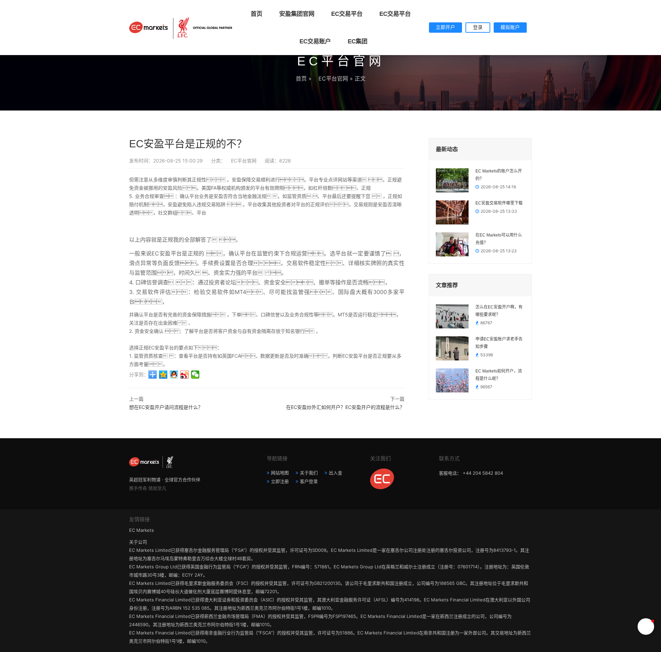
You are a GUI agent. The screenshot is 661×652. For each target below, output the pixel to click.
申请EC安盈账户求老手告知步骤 (499, 343)
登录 (478, 27)
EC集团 (355, 41)
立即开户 (445, 27)
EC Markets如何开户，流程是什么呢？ (498, 375)
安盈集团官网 (294, 13)
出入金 (335, 472)
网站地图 (280, 472)
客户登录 (309, 481)
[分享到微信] (195, 374)
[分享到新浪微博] (184, 374)
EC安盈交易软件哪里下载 (499, 203)
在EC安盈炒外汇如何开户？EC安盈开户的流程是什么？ (345, 407)
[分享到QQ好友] (174, 374)
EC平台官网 (330, 78)
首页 (256, 13)
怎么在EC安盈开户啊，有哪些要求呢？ (499, 311)
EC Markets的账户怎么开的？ (498, 175)
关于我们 (309, 472)
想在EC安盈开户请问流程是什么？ (166, 407)
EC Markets (141, 530)
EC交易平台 (344, 13)
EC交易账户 (312, 41)
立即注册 (280, 481)
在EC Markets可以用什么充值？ (498, 239)
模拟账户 (510, 27)
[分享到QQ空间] (163, 374)
